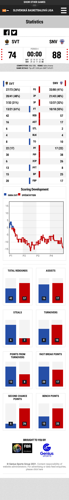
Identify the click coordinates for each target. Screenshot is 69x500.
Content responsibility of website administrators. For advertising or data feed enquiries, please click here (34, 467)
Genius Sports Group (47, 450)
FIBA (22, 450)
